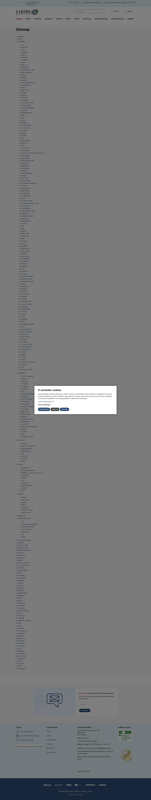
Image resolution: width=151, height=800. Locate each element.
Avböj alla (64, 409)
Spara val (55, 409)
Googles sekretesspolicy (45, 401)
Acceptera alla (44, 409)
